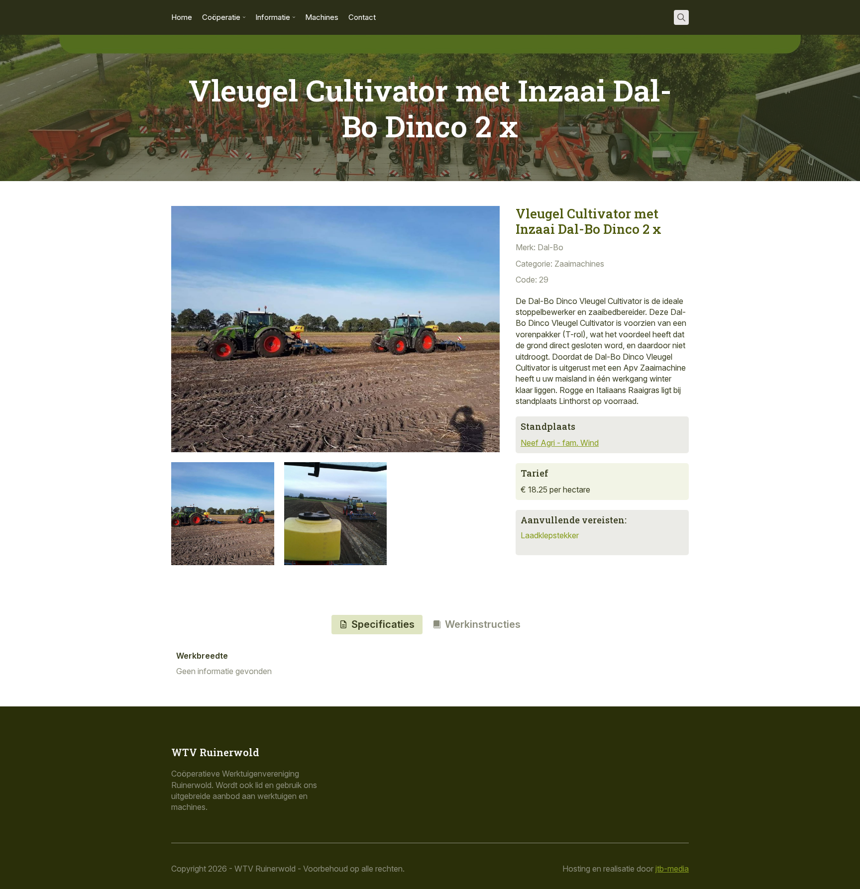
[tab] (377, 624)
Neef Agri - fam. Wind (560, 443)
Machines (321, 17)
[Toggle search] (681, 17)
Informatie (272, 17)
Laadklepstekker (550, 535)
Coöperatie (221, 17)
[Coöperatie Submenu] (242, 17)
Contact (362, 17)
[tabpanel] (430, 664)
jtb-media (672, 869)
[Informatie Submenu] (292, 17)
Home (181, 17)
